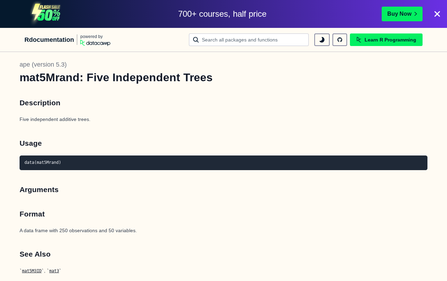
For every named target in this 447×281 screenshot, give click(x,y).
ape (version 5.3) (43, 64)
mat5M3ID (32, 270)
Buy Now (399, 14)
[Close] (437, 14)
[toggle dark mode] (322, 39)
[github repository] (339, 39)
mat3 (54, 270)
